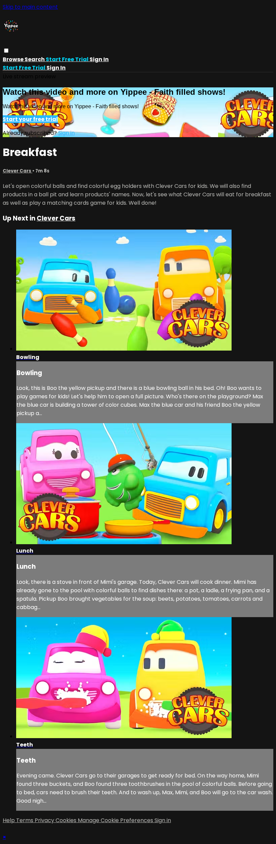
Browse (14, 59)
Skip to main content (30, 7)
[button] (6, 50)
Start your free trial (30, 119)
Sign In (56, 68)
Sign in (99, 59)
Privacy (45, 820)
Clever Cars (17, 171)
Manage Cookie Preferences (116, 820)
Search (35, 59)
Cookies (67, 820)
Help (9, 820)
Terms (25, 820)
